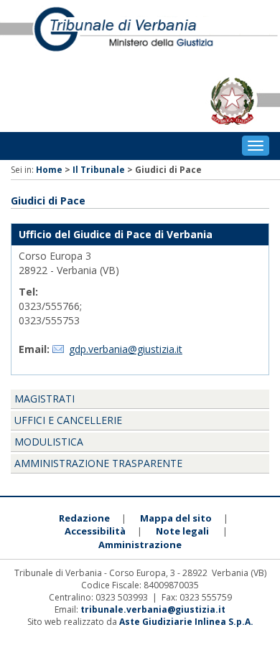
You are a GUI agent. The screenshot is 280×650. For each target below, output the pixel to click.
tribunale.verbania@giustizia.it (152, 609)
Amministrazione (140, 544)
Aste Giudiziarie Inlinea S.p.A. (186, 622)
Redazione (84, 518)
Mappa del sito (176, 518)
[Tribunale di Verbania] (140, 35)
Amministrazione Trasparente (98, 463)
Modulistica (48, 441)
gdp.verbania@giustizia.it (125, 349)
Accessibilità (95, 530)
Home (49, 170)
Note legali (182, 530)
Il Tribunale (99, 170)
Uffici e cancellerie (68, 420)
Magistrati (44, 398)
